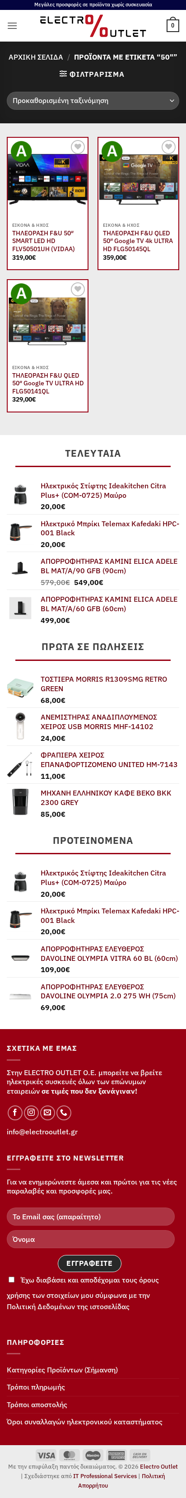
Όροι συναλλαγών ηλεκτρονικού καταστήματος (85, 1421)
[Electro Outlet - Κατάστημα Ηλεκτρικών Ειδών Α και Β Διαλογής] (93, 25)
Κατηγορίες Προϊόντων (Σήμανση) (62, 1369)
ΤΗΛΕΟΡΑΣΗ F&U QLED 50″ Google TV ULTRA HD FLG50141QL (48, 383)
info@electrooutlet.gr (42, 1131)
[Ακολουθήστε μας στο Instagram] (31, 1112)
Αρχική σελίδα (36, 56)
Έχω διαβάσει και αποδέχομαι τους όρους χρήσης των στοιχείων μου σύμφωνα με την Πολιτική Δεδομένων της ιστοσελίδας (83, 1293)
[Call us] (63, 1112)
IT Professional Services (105, 1476)
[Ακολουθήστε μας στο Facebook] (15, 1112)
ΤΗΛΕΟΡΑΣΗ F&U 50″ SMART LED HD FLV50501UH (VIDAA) (43, 241)
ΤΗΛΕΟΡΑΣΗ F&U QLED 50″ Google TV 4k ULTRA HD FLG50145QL (138, 241)
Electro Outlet (159, 1466)
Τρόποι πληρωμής (36, 1386)
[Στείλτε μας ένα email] (47, 1112)
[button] (12, 25)
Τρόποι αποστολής (37, 1404)
